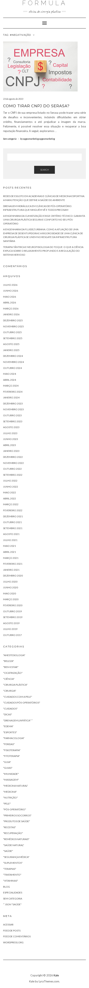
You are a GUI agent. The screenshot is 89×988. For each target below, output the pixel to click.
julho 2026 (10, 284)
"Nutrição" (10, 797)
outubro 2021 (12, 522)
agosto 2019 (11, 623)
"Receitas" (9, 827)
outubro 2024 (12, 368)
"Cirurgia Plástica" (15, 684)
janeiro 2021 (11, 569)
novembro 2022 (13, 462)
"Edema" (8, 726)
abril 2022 (9, 498)
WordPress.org (13, 942)
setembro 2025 (12, 338)
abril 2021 (9, 551)
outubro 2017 (12, 635)
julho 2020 (10, 581)
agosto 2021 (11, 534)
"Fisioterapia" (11, 750)
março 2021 (10, 557)
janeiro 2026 (11, 314)
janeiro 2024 (11, 397)
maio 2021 (9, 545)
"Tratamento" (12, 874)
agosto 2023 (11, 427)
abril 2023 (9, 445)
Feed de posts (11, 930)
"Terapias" (9, 868)
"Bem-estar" (10, 667)
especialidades (12, 892)
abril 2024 (9, 379)
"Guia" (7, 762)
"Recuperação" (13, 833)
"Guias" (7, 767)
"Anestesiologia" (14, 655)
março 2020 (10, 599)
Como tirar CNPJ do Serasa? (36, 106)
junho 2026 (10, 290)
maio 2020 (9, 593)
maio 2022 (9, 492)
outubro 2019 (12, 611)
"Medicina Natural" (15, 785)
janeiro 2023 (11, 450)
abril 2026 (9, 302)
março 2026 (10, 308)
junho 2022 (10, 486)
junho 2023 (10, 439)
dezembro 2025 (13, 320)
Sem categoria (10, 138)
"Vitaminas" (10, 880)
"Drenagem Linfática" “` (18, 720)
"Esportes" (10, 732)
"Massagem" (11, 779)
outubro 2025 (12, 332)
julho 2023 (10, 433)
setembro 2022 (12, 474)
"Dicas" (7, 714)
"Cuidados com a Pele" (17, 696)
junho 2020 (10, 587)
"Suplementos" (13, 862)
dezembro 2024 (13, 355)
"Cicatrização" (13, 672)
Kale (56, 975)
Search (44, 169)
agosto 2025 (11, 344)
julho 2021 (10, 540)
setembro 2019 (12, 617)
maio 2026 (9, 296)
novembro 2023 (13, 409)
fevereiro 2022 (12, 510)
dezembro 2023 (13, 403)
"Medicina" (10, 791)
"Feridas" (9, 744)
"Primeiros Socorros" (17, 815)
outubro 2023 (12, 415)
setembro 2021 (12, 528)
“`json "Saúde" (12, 904)
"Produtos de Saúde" (16, 821)
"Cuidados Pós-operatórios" (21, 702)
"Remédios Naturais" (16, 839)
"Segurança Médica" (16, 857)
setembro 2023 (12, 421)
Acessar (8, 924)
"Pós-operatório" (14, 809)
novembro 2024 (13, 361)
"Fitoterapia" (11, 756)
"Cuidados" (10, 708)
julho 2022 (10, 480)
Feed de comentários (17, 936)
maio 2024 (9, 373)
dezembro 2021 (13, 516)
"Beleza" (8, 661)
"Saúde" (8, 850)
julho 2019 (10, 629)
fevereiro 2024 (12, 391)
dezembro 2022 (13, 456)
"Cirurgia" (9, 690)
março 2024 (10, 385)
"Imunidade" (11, 773)
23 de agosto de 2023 (13, 98)
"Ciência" (8, 678)
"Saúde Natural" (13, 845)
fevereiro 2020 (12, 605)
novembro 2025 (13, 326)
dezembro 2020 (13, 575)
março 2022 (10, 504)
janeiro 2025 (11, 350)
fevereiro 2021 (12, 563)
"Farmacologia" (13, 738)
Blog (6, 886)
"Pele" (7, 803)
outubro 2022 (12, 468)
